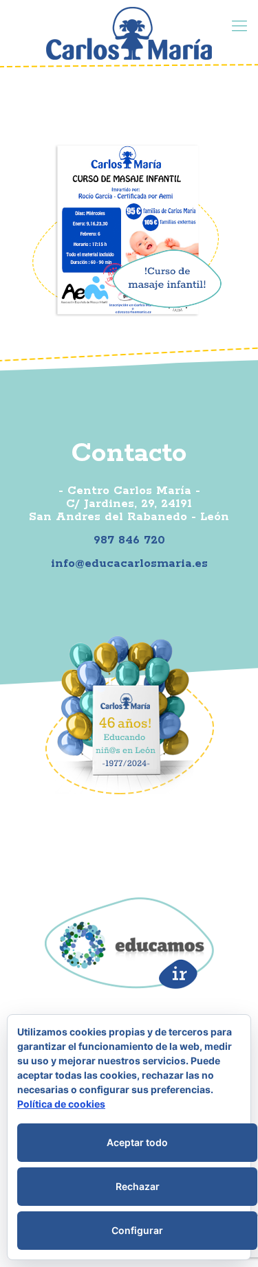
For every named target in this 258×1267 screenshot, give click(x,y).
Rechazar (138, 1186)
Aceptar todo (137, 1142)
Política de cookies (61, 1104)
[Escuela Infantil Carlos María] (129, 33)
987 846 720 (129, 540)
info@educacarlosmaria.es (129, 563)
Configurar (137, 1230)
